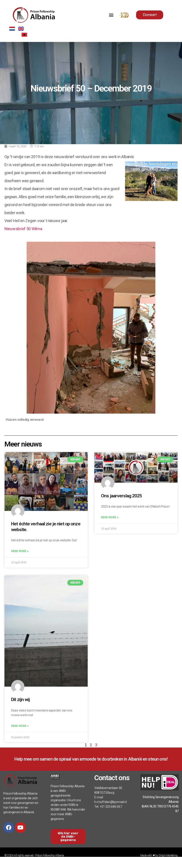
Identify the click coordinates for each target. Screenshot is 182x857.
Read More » (20, 551)
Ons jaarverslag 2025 (121, 495)
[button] (111, 14)
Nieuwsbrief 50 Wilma (23, 228)
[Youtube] (20, 827)
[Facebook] (8, 827)
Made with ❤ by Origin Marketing (159, 855)
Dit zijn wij (20, 699)
